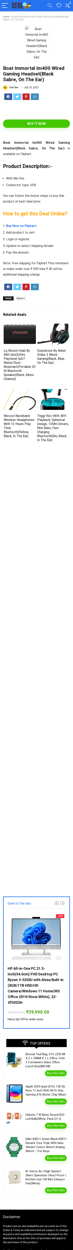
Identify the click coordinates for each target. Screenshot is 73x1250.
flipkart (20, 298)
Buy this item (56, 1073)
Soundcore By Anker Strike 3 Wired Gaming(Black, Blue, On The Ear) (51, 357)
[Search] (50, 5)
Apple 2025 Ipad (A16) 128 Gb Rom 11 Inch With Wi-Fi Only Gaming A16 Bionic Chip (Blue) (46, 1090)
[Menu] (5, 5)
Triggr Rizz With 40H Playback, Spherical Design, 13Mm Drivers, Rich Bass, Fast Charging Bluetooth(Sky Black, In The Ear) (53, 428)
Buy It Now (36, 124)
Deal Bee (13, 87)
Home (6, 16)
